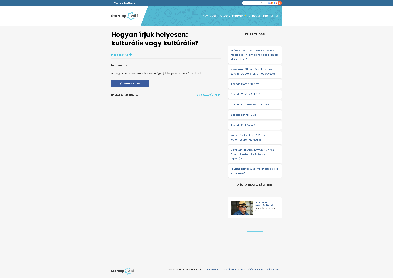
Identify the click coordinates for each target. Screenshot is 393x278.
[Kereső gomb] (280, 3)
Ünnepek (255, 16)
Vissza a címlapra (209, 94)
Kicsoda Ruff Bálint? (242, 125)
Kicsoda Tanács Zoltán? (245, 94)
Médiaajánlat (273, 269)
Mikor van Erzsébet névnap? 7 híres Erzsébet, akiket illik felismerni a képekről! (252, 154)
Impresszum (213, 269)
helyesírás (119, 54)
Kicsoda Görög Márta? (244, 84)
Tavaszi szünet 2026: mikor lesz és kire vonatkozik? (254, 171)
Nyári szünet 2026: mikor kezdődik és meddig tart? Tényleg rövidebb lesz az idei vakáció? (254, 55)
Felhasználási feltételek (251, 269)
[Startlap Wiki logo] (122, 271)
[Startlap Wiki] (125, 16)
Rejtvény (224, 16)
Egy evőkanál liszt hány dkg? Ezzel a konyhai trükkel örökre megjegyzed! (252, 71)
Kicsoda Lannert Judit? (244, 115)
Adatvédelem (230, 269)
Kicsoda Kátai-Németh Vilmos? (249, 104)
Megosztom (131, 83)
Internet (268, 16)
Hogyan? (238, 16)
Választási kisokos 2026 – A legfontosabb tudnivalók (247, 137)
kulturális (131, 95)
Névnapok (209, 16)
